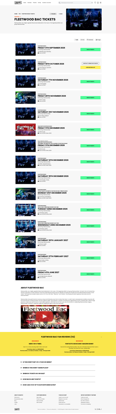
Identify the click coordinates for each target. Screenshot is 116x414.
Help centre (39, 397)
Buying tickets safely (18, 399)
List (77, 40)
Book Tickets (90, 49)
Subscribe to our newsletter (64, 404)
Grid (83, 40)
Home (15, 14)
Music (24, 2)
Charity (15, 402)
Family (39, 2)
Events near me (62, 402)
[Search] (92, 3)
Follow (53, 13)
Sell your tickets (40, 400)
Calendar (90, 40)
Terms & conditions (41, 409)
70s (20, 14)
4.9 (20, 16)
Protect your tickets (41, 399)
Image (99, 40)
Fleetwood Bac (47, 49)
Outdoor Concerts (46, 2)
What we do (16, 397)
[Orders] (98, 2)
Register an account (63, 399)
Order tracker (61, 400)
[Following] (95, 2)
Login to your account (63, 397)
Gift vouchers (39, 402)
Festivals (29, 2)
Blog (15, 400)
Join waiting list (90, 67)
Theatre (35, 2)
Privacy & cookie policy (51, 409)
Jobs (15, 404)
